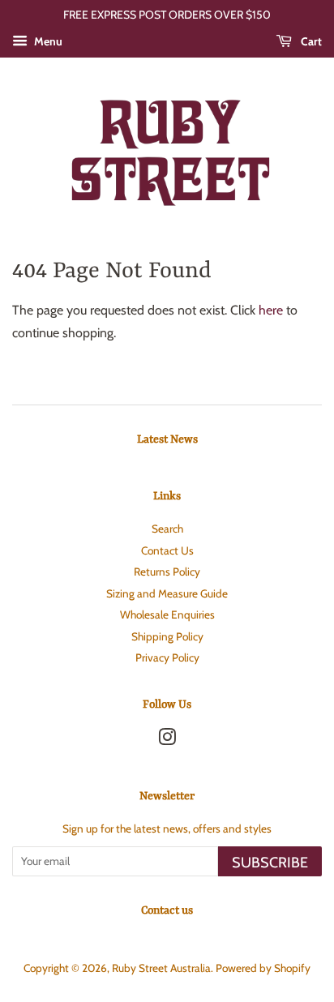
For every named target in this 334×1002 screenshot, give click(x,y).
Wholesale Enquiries (167, 614)
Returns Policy (167, 571)
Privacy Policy (167, 657)
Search (167, 528)
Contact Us (167, 550)
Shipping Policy (167, 636)
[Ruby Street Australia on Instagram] (167, 740)
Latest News (167, 439)
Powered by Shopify (263, 967)
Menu (47, 41)
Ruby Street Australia (161, 967)
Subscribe (270, 862)
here (271, 310)
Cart (310, 41)
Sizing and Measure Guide (167, 593)
